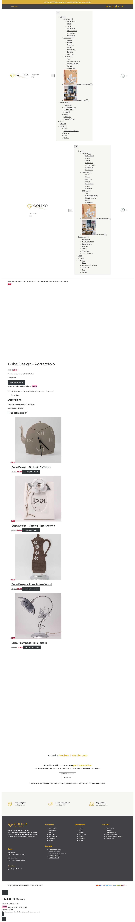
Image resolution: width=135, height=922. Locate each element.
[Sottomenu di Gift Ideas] (71, 57)
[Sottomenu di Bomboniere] (69, 103)
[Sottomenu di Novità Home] (87, 100)
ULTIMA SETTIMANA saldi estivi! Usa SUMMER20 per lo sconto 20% (67, 2)
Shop (15, 281)
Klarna (28, 386)
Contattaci (14, 6)
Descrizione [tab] (15, 395)
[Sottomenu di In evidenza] (72, 38)
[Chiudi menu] (58, 12)
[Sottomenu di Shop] (64, 17)
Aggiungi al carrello (16, 382)
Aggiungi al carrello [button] (31, 472)
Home (10, 281)
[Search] (32, 77)
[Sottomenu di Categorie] (71, 19)
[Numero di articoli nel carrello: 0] (126, 76)
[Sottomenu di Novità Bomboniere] (91, 84)
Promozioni (22, 281)
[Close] (5, 892)
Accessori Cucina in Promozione (38, 281)
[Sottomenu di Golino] (65, 126)
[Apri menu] (53, 75)
